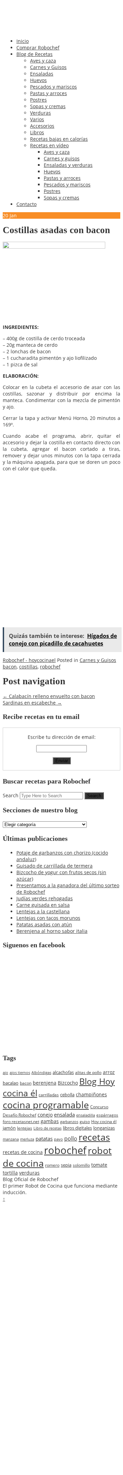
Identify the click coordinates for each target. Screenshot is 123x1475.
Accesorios (42, 126)
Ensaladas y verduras (68, 165)
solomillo (81, 1165)
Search (10, 795)
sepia (66, 1165)
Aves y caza (43, 60)
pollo (70, 1138)
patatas (44, 1138)
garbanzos (69, 1121)
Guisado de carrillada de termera (54, 865)
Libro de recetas (47, 1128)
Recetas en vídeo (49, 145)
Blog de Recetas (34, 54)
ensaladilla (85, 1115)
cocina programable (46, 1105)
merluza (27, 1139)
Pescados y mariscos (53, 86)
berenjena (44, 1082)
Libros (37, 132)
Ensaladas (41, 73)
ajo (5, 1072)
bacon (10, 666)
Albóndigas (41, 1072)
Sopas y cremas (48, 106)
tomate (99, 1165)
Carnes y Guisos (48, 67)
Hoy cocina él (104, 1121)
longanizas (104, 1128)
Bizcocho (68, 1082)
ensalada (64, 1114)
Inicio (22, 41)
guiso (85, 1121)
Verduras (40, 113)
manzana (11, 1139)
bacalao (10, 1083)
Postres (38, 99)
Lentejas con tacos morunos (48, 918)
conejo (45, 1114)
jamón (9, 1128)
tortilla (10, 1172)
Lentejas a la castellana (43, 911)
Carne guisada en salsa (43, 905)
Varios (37, 119)
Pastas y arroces (48, 93)
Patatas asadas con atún (44, 924)
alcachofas (63, 1072)
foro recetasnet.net (21, 1121)
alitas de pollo (88, 1072)
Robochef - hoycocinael (29, 660)
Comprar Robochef (37, 47)
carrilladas (49, 1094)
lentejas (24, 1128)
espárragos (107, 1115)
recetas (94, 1137)
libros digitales (77, 1128)
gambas (50, 1121)
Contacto (26, 204)
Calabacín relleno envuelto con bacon (49, 696)
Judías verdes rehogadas (44, 898)
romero (52, 1165)
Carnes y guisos (62, 158)
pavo (58, 1139)
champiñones (91, 1094)
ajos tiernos (20, 1072)
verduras (29, 1172)
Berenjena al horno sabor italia (51, 931)
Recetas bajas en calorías (59, 139)
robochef (50, 666)
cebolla (67, 1094)
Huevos (38, 80)
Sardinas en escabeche (32, 702)
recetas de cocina (23, 1152)
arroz (109, 1072)
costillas (28, 666)
